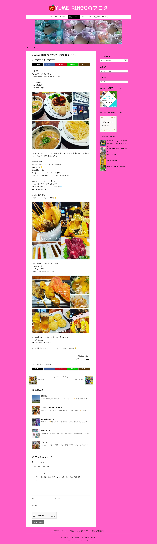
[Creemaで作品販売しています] (108, 123)
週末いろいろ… (46, 430)
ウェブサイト (36, 505)
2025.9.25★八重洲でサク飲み (51, 407)
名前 (33, 498)
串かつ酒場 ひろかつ (40, 263)
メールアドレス (56, 498)
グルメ (37, 48)
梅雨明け (44, 396)
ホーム (30, 48)
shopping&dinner (112, 160)
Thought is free (88, 540)
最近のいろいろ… (112, 154)
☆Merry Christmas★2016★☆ (116, 166)
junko (87, 359)
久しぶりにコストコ (47, 419)
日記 (87, 356)
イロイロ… (44, 442)
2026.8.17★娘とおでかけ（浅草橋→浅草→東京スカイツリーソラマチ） (117, 143)
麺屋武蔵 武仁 (38, 88)
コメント (34, 480)
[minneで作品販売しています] (108, 99)
